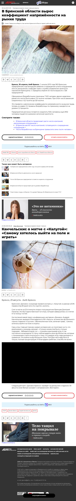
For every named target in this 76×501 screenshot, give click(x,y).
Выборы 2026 (55, 453)
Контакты (46, 449)
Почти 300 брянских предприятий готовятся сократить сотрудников (31, 179)
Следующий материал (39, 495)
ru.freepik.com (11, 290)
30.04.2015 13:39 (6, 8)
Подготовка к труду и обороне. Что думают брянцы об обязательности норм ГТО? (35, 192)
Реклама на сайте (22, 451)
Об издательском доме (24, 449)
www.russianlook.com (16, 75)
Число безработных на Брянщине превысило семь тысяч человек (43, 129)
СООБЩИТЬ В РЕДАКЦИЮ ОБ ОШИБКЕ (28, 456)
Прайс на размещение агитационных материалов (33, 453)
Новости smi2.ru (8, 220)
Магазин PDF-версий (56, 449)
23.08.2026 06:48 (7, 226)
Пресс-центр (37, 449)
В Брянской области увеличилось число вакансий (26, 173)
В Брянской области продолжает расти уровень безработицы (29, 185)
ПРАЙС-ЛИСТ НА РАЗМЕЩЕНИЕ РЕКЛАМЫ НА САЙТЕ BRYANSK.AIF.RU (49, 451)
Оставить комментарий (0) (59, 137)
